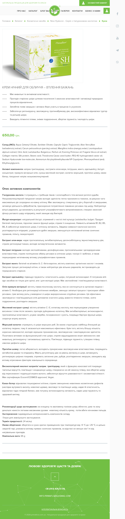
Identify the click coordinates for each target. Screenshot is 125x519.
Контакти (77, 11)
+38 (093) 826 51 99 (55, 488)
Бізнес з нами (92, 11)
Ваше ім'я (117, 479)
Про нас (21, 11)
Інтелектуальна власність (55, 509)
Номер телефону (117, 493)
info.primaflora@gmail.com (54, 496)
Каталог (33, 11)
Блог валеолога (49, 11)
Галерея (65, 11)
